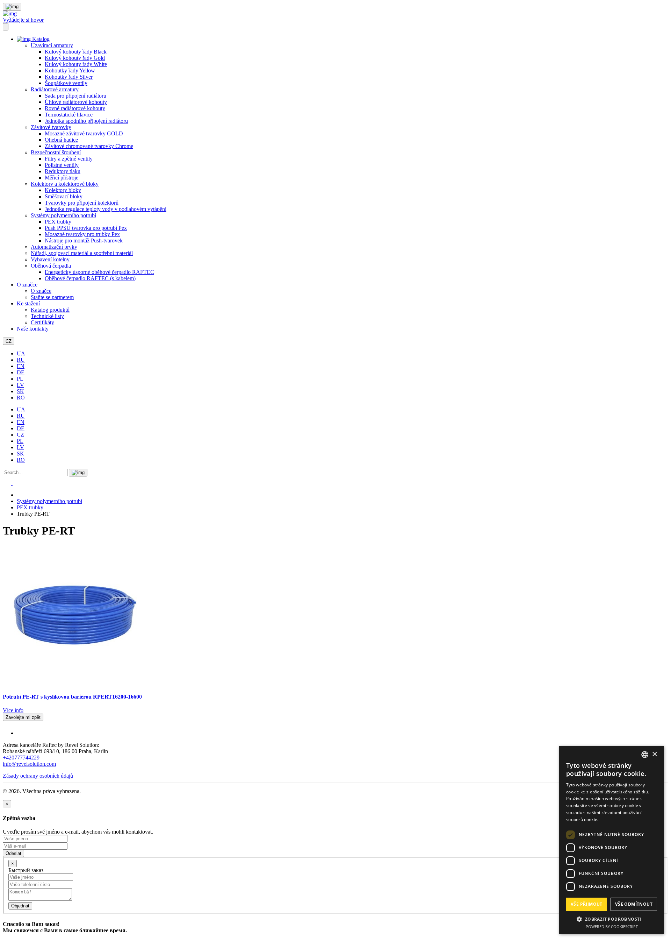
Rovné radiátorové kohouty (75, 108)
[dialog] (611, 840)
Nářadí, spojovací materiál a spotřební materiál (82, 253)
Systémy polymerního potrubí (63, 215)
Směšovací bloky (63, 196)
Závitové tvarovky (51, 127)
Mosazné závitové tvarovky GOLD (84, 133)
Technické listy (47, 316)
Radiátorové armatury (55, 89)
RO (21, 398)
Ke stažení (29, 303)
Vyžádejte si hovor (23, 20)
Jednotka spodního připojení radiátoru (86, 121)
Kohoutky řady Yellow (70, 70)
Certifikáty (42, 322)
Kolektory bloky (63, 190)
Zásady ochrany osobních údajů (38, 776)
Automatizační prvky (54, 247)
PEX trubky (58, 222)
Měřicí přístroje (61, 178)
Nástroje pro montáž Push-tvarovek (84, 240)
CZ (9, 341)
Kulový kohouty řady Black (76, 52)
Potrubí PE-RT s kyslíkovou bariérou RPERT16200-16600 (72, 697)
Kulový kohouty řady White (76, 64)
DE (20, 372)
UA (21, 353)
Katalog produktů (50, 310)
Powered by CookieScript (612, 926)
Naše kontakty (33, 329)
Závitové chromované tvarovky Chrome (89, 146)
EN (20, 366)
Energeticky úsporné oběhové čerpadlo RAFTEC (99, 272)
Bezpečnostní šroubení (56, 152)
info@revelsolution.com (29, 764)
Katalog (40, 39)
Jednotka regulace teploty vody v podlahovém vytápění (105, 209)
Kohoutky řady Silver (69, 77)
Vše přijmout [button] (587, 904)
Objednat (20, 905)
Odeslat (13, 853)
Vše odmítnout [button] (633, 904)
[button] (611, 918)
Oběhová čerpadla (51, 266)
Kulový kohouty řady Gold (75, 58)
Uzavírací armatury (52, 45)
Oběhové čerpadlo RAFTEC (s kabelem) (90, 278)
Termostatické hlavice (69, 115)
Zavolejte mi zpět (23, 717)
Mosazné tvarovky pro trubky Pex (82, 234)
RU (21, 360)
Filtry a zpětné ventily (69, 159)
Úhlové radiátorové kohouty (76, 102)
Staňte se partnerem (52, 297)
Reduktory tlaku (62, 171)
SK (20, 391)
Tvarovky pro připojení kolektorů (81, 203)
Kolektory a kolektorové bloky (65, 184)
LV (20, 385)
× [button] (654, 754)
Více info (13, 710)
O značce (28, 285)
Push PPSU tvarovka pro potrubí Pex (86, 228)
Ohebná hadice (61, 140)
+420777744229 (21, 757)
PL (20, 379)
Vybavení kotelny (50, 259)
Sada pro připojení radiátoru (75, 96)
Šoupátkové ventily (66, 83)
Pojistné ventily (62, 165)
